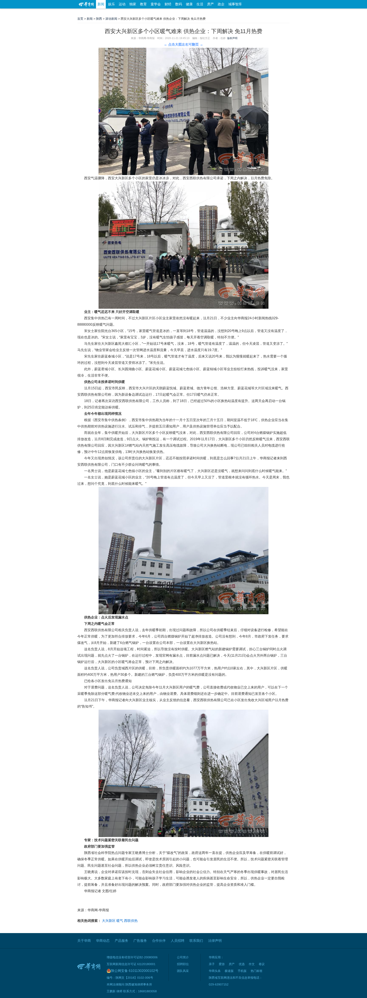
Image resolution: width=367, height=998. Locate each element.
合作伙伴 (159, 940)
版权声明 (232, 38)
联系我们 (196, 940)
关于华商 (84, 940)
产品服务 (121, 940)
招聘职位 (183, 964)
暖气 (119, 920)
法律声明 (215, 940)
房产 (210, 4)
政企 (221, 4)
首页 (80, 18)
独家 (132, 4)
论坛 (239, 12)
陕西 (99, 18)
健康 (189, 4)
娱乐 (111, 4)
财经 (168, 4)
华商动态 (103, 940)
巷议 (262, 964)
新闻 (100, 4)
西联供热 (131, 920)
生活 (199, 4)
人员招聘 (177, 940)
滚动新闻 (111, 18)
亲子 (212, 964)
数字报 (251, 12)
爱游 (274, 12)
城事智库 (235, 4)
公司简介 (183, 957)
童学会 (156, 4)
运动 (122, 4)
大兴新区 (109, 920)
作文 (252, 964)
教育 (143, 4)
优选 (284, 12)
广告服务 (140, 940)
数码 (178, 4)
